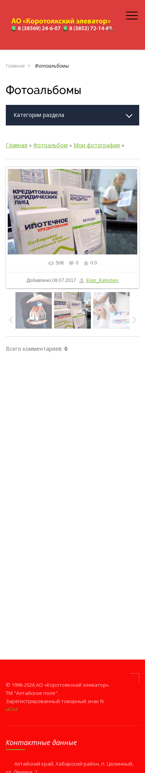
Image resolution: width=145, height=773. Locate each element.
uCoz (12, 708)
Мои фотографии (96, 145)
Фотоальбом (50, 145)
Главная (15, 65)
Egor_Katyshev (102, 280)
